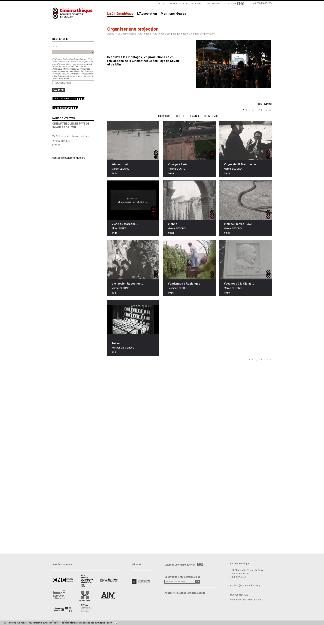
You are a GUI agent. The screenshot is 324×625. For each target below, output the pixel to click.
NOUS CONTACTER (179, 3)
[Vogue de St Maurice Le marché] (245, 140)
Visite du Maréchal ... (125, 224)
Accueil (111, 33)
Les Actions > (145, 33)
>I (270, 109)
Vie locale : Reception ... (128, 283)
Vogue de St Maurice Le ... (241, 164)
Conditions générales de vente (245, 600)
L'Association (147, 13)
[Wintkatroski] (133, 140)
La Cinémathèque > (128, 33)
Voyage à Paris (178, 164)
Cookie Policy (105, 623)
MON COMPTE (212, 3)
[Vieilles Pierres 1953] (245, 200)
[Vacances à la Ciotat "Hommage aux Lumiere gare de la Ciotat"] (245, 259)
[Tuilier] (133, 319)
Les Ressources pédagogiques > (171, 33)
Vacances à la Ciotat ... (239, 283)
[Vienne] (189, 200)
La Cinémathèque (120, 13)
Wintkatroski (120, 164)
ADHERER (196, 3)
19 (260, 109)
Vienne (172, 224)
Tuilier (116, 343)
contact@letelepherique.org (68, 157)
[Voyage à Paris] (189, 140)
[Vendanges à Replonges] (189, 259)
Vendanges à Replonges (184, 283)
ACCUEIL (162, 3)
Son (54, 46)
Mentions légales (173, 13)
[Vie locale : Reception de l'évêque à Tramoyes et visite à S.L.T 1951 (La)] (133, 259)
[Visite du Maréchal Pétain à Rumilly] (133, 200)
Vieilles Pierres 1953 (238, 224)
